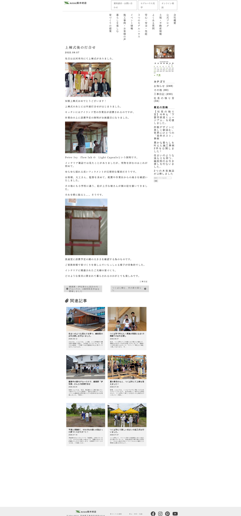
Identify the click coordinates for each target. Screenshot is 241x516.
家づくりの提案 (110, 23)
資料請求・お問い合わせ (123, 5)
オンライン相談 (168, 5)
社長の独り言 (164, 98)
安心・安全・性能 (146, 24)
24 (155, 71)
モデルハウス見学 (148, 5)
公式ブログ (167, 20)
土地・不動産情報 (160, 24)
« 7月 (157, 75)
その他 (158, 89)
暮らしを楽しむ (117, 23)
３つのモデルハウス (139, 26)
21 (167, 70)
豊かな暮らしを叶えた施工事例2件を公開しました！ (164, 147)
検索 (156, 181)
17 (155, 70)
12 (161, 68)
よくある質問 (153, 22)
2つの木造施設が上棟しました (164, 172)
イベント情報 (131, 22)
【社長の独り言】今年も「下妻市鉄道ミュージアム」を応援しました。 (164, 117)
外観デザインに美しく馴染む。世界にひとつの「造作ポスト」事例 (164, 132)
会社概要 (175, 19)
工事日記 (144, 281)
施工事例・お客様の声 (124, 27)
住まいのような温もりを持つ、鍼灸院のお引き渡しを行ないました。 (164, 160)
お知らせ (159, 85)
